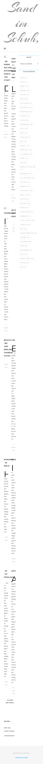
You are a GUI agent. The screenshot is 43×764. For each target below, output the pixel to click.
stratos (25, 224)
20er (23, 77)
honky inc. (26, 150)
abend (24, 86)
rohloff (25, 203)
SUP (23, 229)
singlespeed (26, 212)
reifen (24, 199)
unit (23, 254)
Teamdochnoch (9, 736)
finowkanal (26, 124)
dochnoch (26, 107)
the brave (25, 241)
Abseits (15, 460)
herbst (24, 145)
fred (23, 133)
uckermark (26, 250)
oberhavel (26, 173)
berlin (24, 94)
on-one (24, 182)
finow (24, 120)
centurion (26, 103)
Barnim (25, 90)
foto (24, 128)
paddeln (25, 186)
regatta (25, 195)
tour (24, 246)
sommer (25, 216)
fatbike (25, 116)
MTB (23, 162)
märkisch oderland (28, 168)
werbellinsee (27, 258)
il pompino (26, 154)
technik (25, 237)
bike (24, 99)
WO (23, 267)
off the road (27, 178)
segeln (24, 207)
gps (23, 141)
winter (24, 262)
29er (23, 82)
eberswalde (26, 111)
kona (24, 158)
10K (13, 340)
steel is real (27, 220)
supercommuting (28, 233)
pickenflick (26, 190)
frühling (25, 137)
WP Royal (26, 753)
